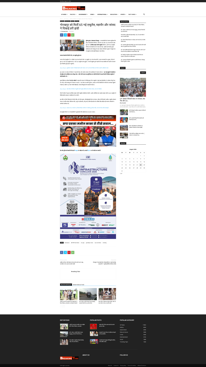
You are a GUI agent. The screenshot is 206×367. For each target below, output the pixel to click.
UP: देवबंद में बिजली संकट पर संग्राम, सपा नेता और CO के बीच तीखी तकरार (133, 40)
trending (104, 242)
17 (122, 165)
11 (125, 162)
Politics (72, 14)
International (102, 14)
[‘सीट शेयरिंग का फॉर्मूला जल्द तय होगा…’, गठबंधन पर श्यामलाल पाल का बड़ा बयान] (124, 135)
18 (125, 165)
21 (137, 165)
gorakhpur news (89, 242)
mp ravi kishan (98, 242)
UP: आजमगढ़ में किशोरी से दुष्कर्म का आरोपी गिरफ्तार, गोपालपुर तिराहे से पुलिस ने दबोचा (133, 60)
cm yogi (82, 242)
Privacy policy (123, 365)
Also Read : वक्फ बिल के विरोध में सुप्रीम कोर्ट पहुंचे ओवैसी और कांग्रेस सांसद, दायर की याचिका (81, 89)
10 (122, 162)
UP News (63, 14)
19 (129, 165)
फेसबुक (76, 150)
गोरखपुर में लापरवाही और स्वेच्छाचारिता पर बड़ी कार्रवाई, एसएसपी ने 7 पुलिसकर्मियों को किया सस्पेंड (104, 263)
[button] (144, 14)
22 (140, 165)
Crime (92, 14)
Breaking (66, 18)
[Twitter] (65, 35)
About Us (110, 365)
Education (113, 14)
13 (133, 162)
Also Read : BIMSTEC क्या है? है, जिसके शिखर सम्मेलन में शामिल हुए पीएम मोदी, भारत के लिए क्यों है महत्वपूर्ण (84, 108)
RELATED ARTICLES (66, 284)
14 (137, 162)
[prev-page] (61, 306)
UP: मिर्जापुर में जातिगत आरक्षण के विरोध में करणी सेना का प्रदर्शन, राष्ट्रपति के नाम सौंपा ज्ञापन (132, 55)
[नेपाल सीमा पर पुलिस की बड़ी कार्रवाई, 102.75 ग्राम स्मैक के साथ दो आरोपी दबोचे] (107, 294)
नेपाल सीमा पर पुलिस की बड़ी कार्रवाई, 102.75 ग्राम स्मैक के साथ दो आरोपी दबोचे (132, 35)
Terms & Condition (132, 365)
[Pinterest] (69, 35)
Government (83, 14)
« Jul (121, 173)
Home (61, 18)
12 (129, 162)
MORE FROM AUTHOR (78, 284)
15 (140, 162)
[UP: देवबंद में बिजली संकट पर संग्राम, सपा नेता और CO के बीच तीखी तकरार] (133, 87)
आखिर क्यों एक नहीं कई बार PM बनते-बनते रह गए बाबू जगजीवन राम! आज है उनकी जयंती (71, 263)
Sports (123, 14)
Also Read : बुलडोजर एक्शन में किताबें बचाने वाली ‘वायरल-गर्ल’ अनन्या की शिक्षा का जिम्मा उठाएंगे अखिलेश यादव (84, 68)
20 (133, 165)
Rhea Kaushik (123, 103)
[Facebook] (61, 35)
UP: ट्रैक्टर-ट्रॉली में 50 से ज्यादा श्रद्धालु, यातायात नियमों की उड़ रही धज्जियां (133, 30)
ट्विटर (89, 150)
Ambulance (67, 242)
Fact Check (131, 14)
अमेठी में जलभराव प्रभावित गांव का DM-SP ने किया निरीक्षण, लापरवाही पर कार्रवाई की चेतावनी (132, 25)
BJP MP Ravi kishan (75, 242)
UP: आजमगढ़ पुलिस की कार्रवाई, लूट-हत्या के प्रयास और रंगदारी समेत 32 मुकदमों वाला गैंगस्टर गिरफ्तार (133, 45)
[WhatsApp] (72, 35)
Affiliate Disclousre (142, 365)
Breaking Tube (64, 31)
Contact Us (116, 365)
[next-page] (64, 306)
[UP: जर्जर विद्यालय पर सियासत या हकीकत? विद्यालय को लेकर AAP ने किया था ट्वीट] (124, 128)
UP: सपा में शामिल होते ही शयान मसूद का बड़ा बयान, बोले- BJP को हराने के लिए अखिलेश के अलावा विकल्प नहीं (133, 50)
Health (72, 21)
